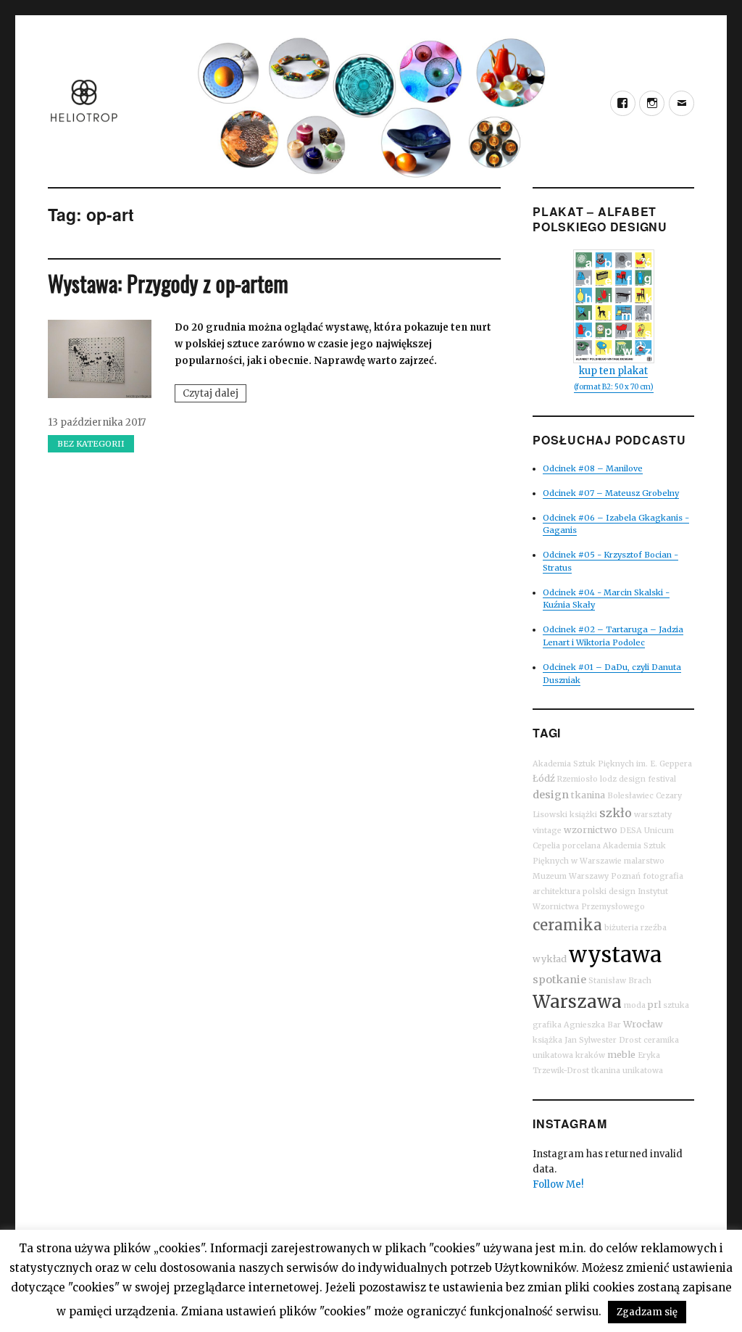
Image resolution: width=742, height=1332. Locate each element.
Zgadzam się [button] (647, 1312)
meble (621, 1054)
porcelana (581, 846)
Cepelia (546, 846)
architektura (556, 891)
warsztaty (653, 814)
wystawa (615, 954)
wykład (550, 959)
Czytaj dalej (214, 394)
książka (547, 1040)
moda (635, 1005)
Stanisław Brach (619, 980)
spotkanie (559, 979)
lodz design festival (638, 779)
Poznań (626, 876)
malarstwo (644, 861)
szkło (615, 813)
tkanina (588, 795)
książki (583, 814)
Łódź (544, 778)
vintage (547, 830)
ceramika (567, 925)
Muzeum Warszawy (571, 876)
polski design (609, 891)
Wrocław (643, 1024)
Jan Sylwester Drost (602, 1040)
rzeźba (654, 927)
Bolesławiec (630, 796)
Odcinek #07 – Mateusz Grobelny (611, 493)
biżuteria (621, 927)
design (551, 794)
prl (654, 1004)
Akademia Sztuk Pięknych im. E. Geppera (612, 764)
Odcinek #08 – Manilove (593, 468)
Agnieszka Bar (592, 1025)
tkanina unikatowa (627, 1070)
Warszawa (577, 1001)
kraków (590, 1055)
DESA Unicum (647, 830)
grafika (547, 1025)
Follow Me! (558, 1184)
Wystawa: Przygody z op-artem (168, 283)
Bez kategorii (91, 444)
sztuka (676, 1005)
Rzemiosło (577, 779)
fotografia (663, 876)
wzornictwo (590, 829)
